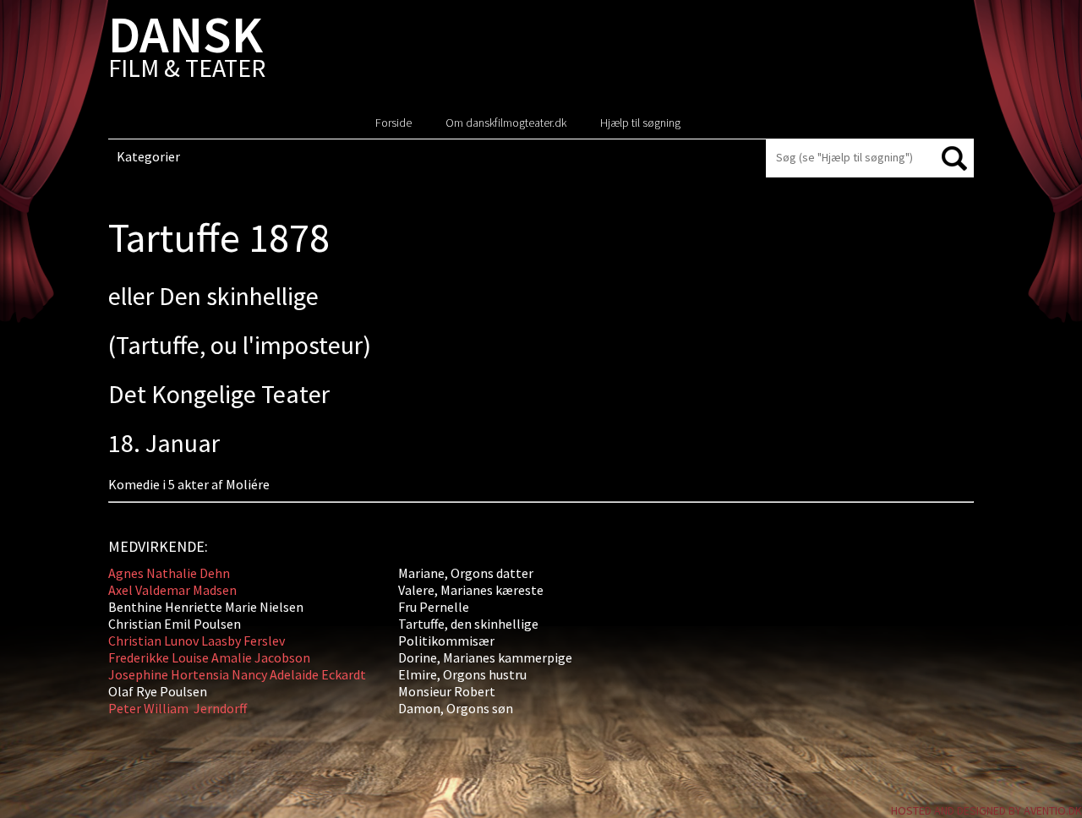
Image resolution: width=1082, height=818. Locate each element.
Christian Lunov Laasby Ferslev (196, 640)
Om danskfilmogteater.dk (505, 122)
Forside (393, 122)
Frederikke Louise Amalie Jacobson (209, 657)
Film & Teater (186, 50)
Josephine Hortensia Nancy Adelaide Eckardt (237, 674)
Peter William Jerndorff (177, 708)
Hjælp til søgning (640, 122)
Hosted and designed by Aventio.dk (986, 810)
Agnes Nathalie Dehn (169, 572)
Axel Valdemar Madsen (172, 589)
